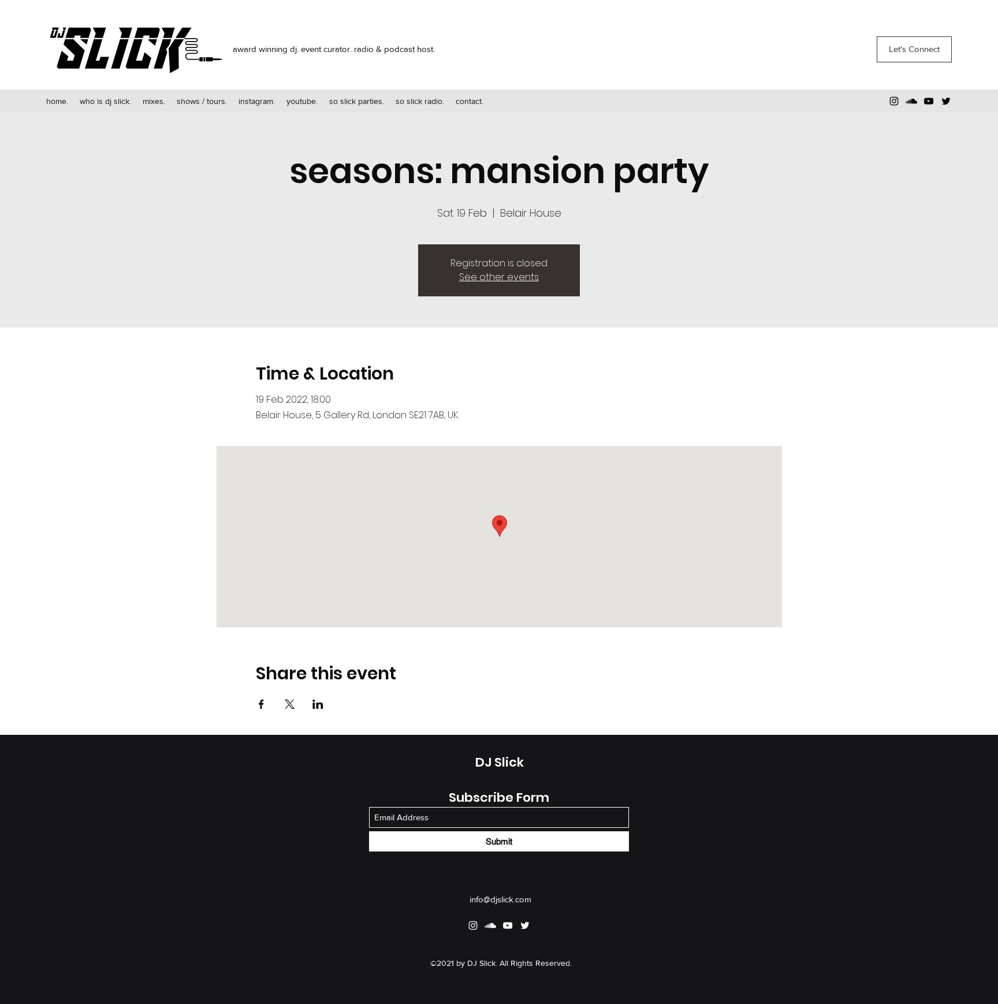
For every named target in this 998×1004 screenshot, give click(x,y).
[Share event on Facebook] (261, 704)
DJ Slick (499, 762)
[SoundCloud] (911, 101)
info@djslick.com (500, 899)
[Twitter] (946, 101)
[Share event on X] (289, 704)
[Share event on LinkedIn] (317, 704)
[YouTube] (928, 101)
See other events (499, 277)
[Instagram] (894, 101)
